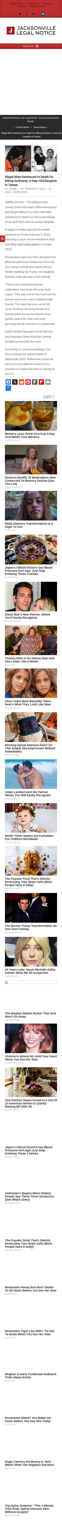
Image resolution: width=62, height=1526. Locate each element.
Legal (8, 192)
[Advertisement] (31, 82)
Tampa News (20, 192)
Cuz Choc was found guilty (21, 244)
